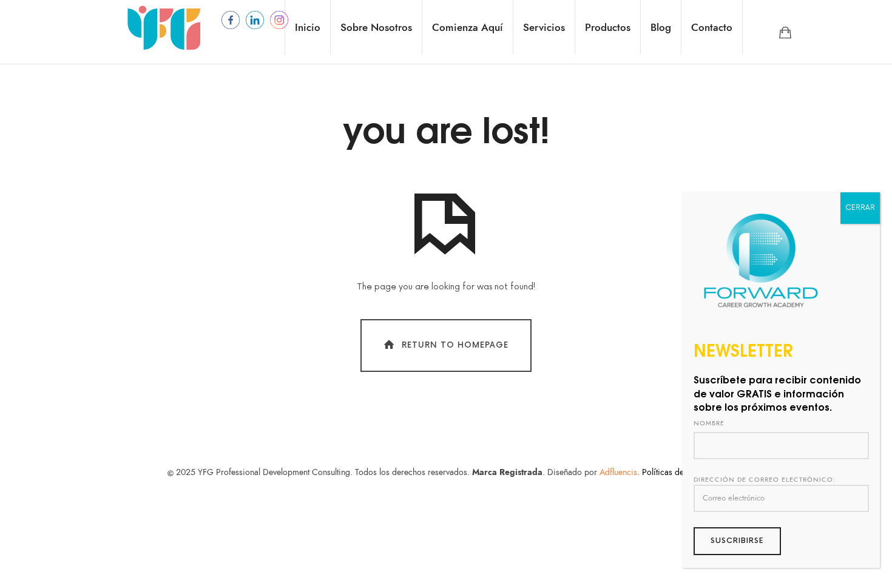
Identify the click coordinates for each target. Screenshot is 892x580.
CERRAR (860, 207)
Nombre (709, 423)
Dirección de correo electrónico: (765, 479)
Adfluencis (618, 472)
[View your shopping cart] (785, 32)
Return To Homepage (455, 345)
